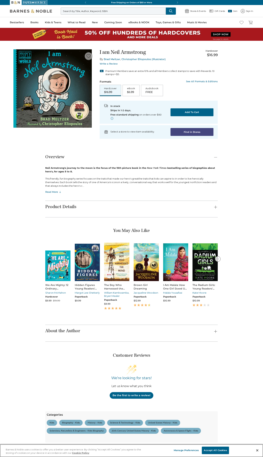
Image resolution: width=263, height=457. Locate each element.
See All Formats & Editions (202, 81)
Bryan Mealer (112, 295)
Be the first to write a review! (131, 395)
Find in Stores (192, 132)
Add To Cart (192, 112)
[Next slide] (218, 259)
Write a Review (109, 63)
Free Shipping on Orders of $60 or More (131, 2)
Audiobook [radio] (152, 90)
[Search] (171, 11)
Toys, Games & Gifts (168, 22)
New (95, 22)
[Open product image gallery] (52, 88)
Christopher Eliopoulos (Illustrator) (143, 59)
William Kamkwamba (116, 292)
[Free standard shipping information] (112, 118)
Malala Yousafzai (172, 292)
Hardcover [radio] (110, 90)
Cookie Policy (80, 453)
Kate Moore (199, 292)
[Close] (257, 450)
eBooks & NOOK (138, 22)
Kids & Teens (53, 22)
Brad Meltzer (112, 59)
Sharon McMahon (55, 292)
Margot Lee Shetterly (87, 292)
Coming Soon (113, 22)
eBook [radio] (131, 90)
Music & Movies (197, 22)
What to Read (77, 22)
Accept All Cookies (215, 450)
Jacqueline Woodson (146, 292)
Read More (51, 191)
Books (34, 22)
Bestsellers (17, 22)
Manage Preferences (186, 450)
